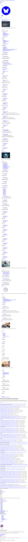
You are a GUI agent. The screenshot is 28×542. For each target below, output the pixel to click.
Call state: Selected (2, 511)
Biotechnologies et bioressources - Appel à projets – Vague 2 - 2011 (7, 411)
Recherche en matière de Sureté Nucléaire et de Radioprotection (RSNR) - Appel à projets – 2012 (10, 477)
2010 (1, 503)
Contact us (1, 521)
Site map (3, 516)
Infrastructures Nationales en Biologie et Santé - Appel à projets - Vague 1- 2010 (9, 434)
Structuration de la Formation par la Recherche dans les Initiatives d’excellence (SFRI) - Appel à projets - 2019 (12, 482)
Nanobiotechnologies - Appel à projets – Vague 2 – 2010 (6, 458)
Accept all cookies (2, 534)
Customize (1, 535)
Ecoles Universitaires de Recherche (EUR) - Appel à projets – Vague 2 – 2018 (8, 421)
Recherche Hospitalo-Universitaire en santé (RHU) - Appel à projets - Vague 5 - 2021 (9, 472)
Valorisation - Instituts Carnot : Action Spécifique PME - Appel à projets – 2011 (9, 486)
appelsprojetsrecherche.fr (4, 519)
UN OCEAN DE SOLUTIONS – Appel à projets (5, 484)
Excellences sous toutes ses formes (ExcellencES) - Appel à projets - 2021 (8, 430)
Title (4, 491)
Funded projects (3, 518)
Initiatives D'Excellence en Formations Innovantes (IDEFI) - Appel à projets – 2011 (9, 436)
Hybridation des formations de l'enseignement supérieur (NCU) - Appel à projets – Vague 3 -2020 (10, 432)
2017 (1, 507)
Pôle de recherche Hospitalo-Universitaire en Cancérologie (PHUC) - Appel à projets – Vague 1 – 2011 (11, 469)
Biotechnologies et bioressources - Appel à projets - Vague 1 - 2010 (7, 410)
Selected (2, 502)
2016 (1, 506)
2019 (1, 508)
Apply (1, 498)
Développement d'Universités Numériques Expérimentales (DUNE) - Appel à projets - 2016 (10, 418)
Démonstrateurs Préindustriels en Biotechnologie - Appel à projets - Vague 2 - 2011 (9, 417)
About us (3, 517)
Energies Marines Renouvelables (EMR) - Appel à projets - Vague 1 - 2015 (8, 422)
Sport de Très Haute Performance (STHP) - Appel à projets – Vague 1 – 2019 (8, 480)
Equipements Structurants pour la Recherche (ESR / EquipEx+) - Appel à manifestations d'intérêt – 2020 (11, 426)
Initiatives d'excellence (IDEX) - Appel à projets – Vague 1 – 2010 (7, 439)
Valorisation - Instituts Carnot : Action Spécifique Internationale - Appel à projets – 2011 (9, 485)
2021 (1, 509)
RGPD (2, 515)
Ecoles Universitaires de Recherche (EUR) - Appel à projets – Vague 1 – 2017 (8, 420)
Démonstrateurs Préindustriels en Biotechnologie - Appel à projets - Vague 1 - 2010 (9, 416)
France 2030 (3, 396)
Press (0, 2)
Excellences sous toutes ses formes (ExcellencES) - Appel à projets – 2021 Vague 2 (9, 431)
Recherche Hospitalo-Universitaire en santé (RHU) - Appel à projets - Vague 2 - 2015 (9, 471)
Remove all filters (2, 512)
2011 (1, 504)
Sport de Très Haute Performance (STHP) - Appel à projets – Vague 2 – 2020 (8, 481)
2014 (1, 505)
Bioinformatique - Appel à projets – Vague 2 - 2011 (5, 409)
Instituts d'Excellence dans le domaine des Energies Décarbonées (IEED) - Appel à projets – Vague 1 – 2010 (12, 450)
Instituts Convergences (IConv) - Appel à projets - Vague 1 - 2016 (7, 445)
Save (0, 541)
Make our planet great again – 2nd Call (4, 457)
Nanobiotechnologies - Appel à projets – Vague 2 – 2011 (6, 459)
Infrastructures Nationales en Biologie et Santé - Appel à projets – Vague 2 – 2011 (9, 435)
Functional (1, 536)
